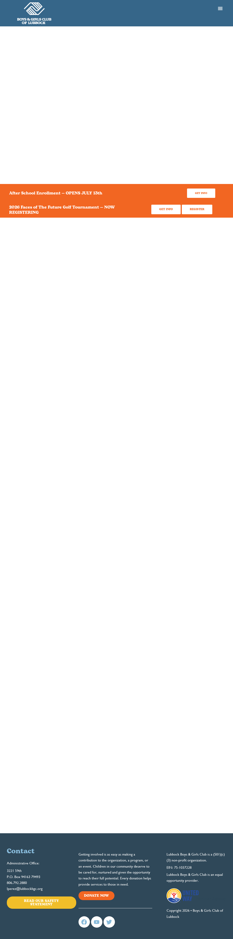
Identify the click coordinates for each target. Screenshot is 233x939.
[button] (220, 8)
